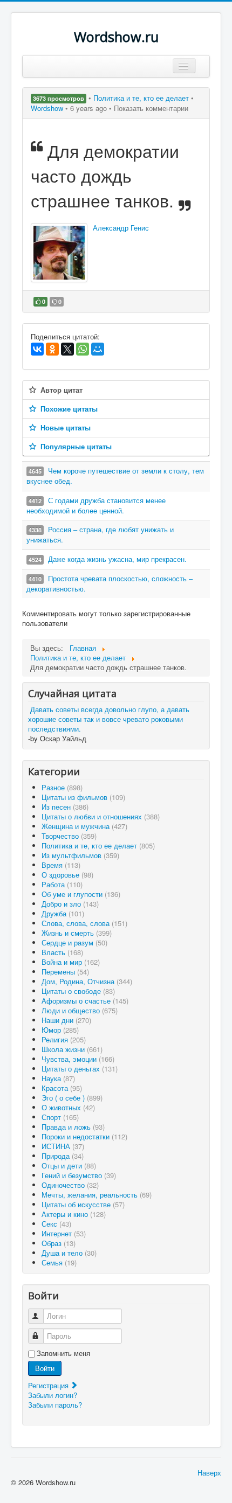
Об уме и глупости (81, 894)
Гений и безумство (79, 1175)
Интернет (64, 1233)
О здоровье (67, 874)
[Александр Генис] (59, 252)
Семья (59, 1262)
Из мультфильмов (80, 855)
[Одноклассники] (52, 349)
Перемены (65, 971)
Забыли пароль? (55, 1405)
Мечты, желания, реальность (97, 1194)
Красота (62, 1088)
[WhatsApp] (82, 349)
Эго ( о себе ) (72, 1098)
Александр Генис (121, 227)
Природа (63, 1156)
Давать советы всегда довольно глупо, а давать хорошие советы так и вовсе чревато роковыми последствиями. (108, 719)
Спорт (60, 1117)
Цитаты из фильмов (83, 797)
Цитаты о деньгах (80, 1068)
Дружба (63, 913)
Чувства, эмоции (78, 1059)
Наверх (209, 1472)
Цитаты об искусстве (83, 1204)
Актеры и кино (74, 1214)
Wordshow (47, 108)
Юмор (60, 1030)
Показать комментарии (151, 108)
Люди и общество (80, 1010)
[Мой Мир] (97, 349)
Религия (64, 1039)
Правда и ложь (73, 1127)
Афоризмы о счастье (85, 1001)
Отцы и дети (69, 1165)
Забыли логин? (52, 1395)
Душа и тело (69, 1253)
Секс (56, 1224)
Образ (59, 1243)
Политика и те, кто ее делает (142, 98)
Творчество (69, 836)
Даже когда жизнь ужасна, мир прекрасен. (117, 559)
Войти (44, 1368)
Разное (62, 787)
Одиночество (70, 1185)
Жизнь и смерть (77, 933)
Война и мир (71, 962)
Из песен (65, 807)
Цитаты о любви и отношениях (101, 816)
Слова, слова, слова (84, 923)
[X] (67, 349)
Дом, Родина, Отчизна (87, 981)
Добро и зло (70, 904)
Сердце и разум (74, 942)
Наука (58, 1078)
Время (61, 865)
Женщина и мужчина (84, 826)
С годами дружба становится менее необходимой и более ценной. (96, 505)
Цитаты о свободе (78, 991)
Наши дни (66, 1020)
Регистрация (49, 1385)
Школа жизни (72, 1049)
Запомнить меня (63, 1353)
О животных (68, 1107)
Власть (62, 952)
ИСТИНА (63, 1146)
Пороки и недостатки (84, 1136)
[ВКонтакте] (37, 349)
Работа (62, 884)
